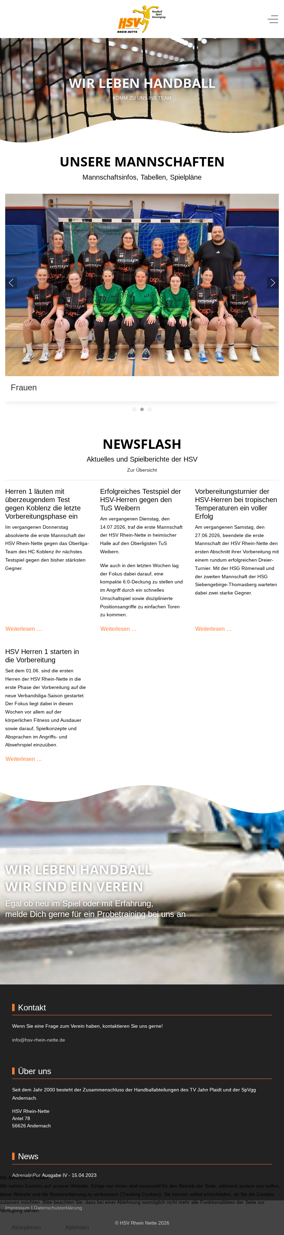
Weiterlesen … (24, 629)
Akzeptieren (26, 1228)
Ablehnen (77, 1228)
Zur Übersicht (142, 470)
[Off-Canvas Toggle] (273, 19)
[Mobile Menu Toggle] (10, 19)
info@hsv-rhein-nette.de (99, 851)
